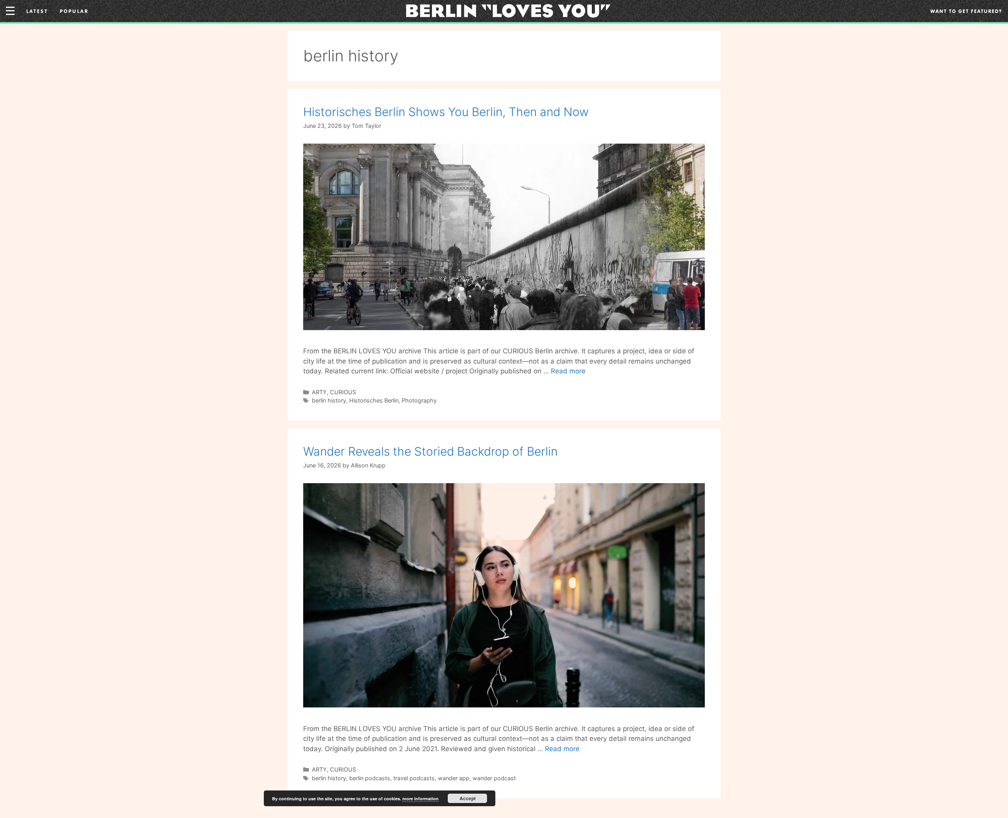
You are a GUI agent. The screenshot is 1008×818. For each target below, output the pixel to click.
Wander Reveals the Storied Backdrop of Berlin (430, 451)
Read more (568, 371)
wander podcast (494, 778)
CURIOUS (343, 392)
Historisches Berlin (373, 400)
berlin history (329, 400)
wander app (453, 778)
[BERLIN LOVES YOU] (508, 10)
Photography (419, 400)
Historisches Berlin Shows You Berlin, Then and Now (446, 112)
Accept (468, 798)
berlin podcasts (369, 778)
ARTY (319, 392)
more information (420, 798)
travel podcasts (414, 778)
